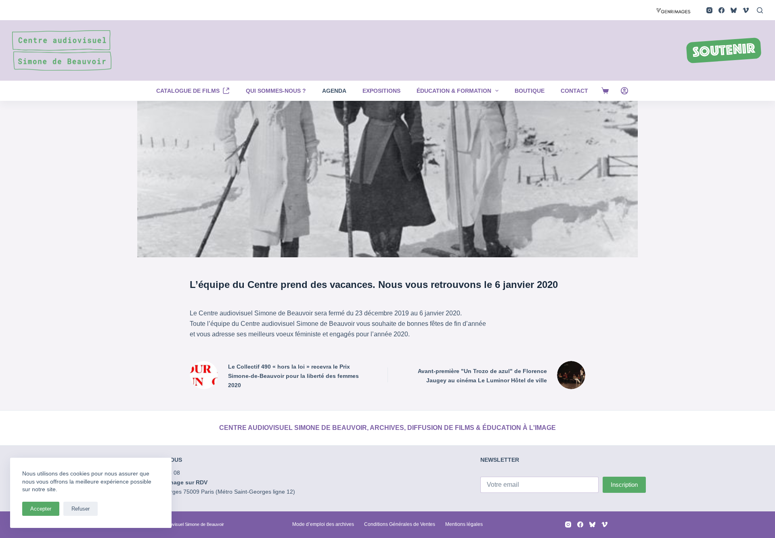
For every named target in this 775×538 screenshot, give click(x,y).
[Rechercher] (760, 10)
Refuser (80, 509)
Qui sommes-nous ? (276, 91)
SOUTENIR (723, 51)
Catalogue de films (188, 91)
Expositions (381, 91)
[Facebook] (721, 10)
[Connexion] (624, 90)
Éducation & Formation (454, 91)
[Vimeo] (746, 10)
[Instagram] (709, 10)
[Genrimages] (673, 9)
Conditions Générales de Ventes (399, 524)
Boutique (530, 91)
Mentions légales (464, 524)
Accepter (40, 509)
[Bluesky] (734, 10)
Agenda (334, 91)
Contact (574, 91)
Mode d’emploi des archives (323, 524)
